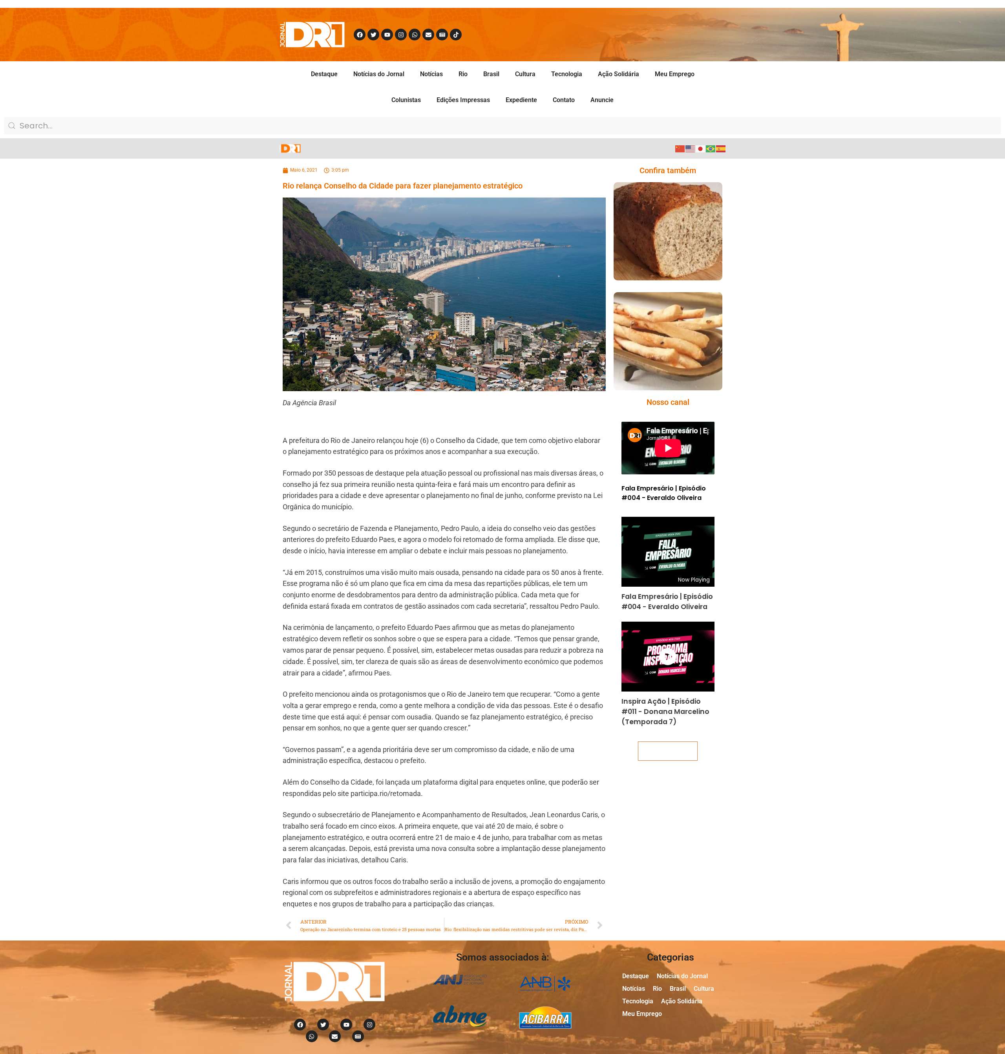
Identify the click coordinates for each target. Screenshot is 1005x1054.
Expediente (521, 100)
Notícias (431, 74)
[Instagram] (401, 34)
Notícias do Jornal (378, 74)
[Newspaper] (442, 34)
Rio (463, 74)
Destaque (324, 74)
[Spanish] (721, 148)
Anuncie (602, 100)
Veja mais (667, 751)
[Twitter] (373, 34)
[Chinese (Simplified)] (680, 148)
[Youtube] (387, 34)
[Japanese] (701, 148)
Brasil (491, 74)
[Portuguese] (711, 148)
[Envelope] (428, 34)
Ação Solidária (618, 74)
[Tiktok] (456, 34)
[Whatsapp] (414, 34)
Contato (564, 100)
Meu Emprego (674, 74)
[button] (656, 247)
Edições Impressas (463, 100)
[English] (690, 148)
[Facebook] (359, 34)
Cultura (525, 74)
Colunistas (406, 100)
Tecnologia (566, 74)
